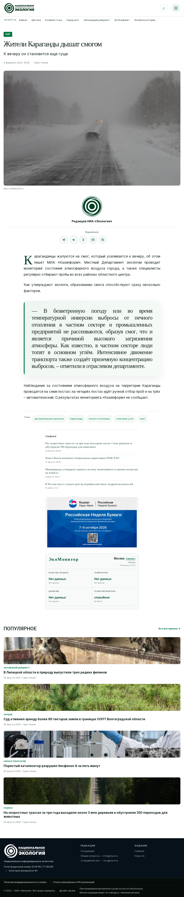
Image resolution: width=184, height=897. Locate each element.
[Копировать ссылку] (103, 240)
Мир (8, 34)
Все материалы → (169, 628)
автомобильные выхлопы (49, 418)
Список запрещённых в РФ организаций (73, 882)
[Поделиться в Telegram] (64, 240)
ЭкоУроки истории (144, 20)
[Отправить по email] (93, 240)
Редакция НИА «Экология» (92, 221)
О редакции (87, 851)
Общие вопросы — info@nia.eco (99, 855)
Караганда (76, 418)
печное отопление (99, 418)
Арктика (36, 20)
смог (142, 418)
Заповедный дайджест (97, 20)
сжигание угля (124, 418)
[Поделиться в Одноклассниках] (83, 240)
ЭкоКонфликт (122, 20)
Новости (139, 855)
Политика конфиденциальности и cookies (25, 882)
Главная (139, 851)
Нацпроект (72, 20)
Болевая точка (53, 20)
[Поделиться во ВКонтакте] (74, 240)
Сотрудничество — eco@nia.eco (99, 860)
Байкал (23, 20)
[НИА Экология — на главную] (19, 8)
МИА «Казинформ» (63, 262)
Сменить (130, 558)
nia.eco (71, 890)
